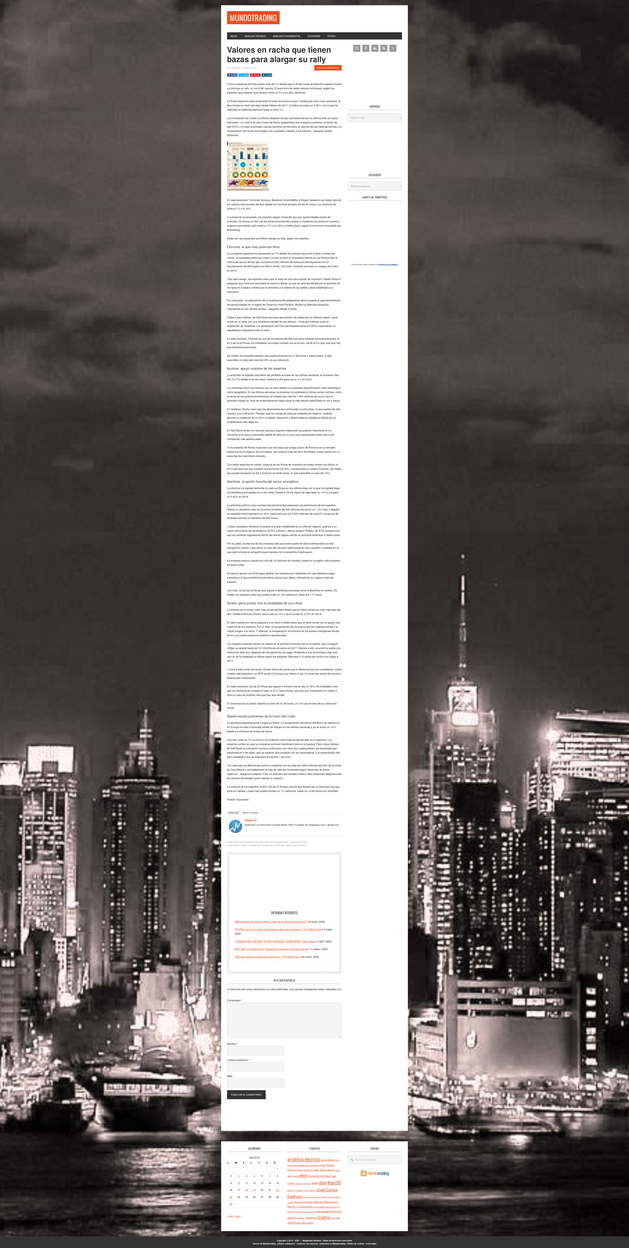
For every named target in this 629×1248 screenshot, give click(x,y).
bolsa (301, 1165)
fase (327, 1176)
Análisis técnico (298, 842)
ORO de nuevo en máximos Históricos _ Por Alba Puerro (268, 957)
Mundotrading (253, 17)
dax (316, 1170)
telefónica (311, 1218)
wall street (335, 1218)
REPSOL (303, 845)
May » (238, 1216)
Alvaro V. (251, 820)
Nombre (232, 1044)
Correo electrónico (238, 1060)
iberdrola (292, 845)
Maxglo (318, 1202)
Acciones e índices (253, 842)
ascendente (327, 1160)
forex (315, 1183)
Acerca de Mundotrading (264, 1243)
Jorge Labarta (309, 1190)
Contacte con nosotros (307, 1243)
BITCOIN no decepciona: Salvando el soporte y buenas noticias (272, 949)
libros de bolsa (308, 1197)
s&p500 (291, 1218)
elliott (303, 1175)
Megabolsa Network (312, 1240)
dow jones (292, 1176)
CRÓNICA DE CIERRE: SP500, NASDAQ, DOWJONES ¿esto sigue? (275, 941)
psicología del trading (307, 1212)
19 (254, 1190)
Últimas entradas (250, 812)
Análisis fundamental (276, 842)
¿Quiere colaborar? (286, 1243)
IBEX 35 (291, 1190)
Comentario (234, 1000)
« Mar (230, 1216)
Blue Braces (292, 1165)
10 (238, 1183)
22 (277, 1190)
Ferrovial (279, 845)
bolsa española (312, 1165)
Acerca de (233, 812)
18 (246, 1190)
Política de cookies (355, 1243)
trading (324, 1217)
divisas (337, 1170)
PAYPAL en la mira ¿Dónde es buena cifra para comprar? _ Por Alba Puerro (279, 929)
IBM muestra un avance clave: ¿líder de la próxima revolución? (271, 922)
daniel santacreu (304, 1170)
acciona (251, 845)
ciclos (322, 1165)
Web (229, 1076)
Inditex (299, 1190)
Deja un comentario (328, 67)
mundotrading (304, 1206)
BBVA (337, 1160)
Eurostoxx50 (316, 1176)
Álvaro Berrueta (303, 1223)
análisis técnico (303, 1158)
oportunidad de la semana (324, 1207)
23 (231, 1197)
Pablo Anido (292, 1211)
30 (231, 1204)
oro (338, 1207)
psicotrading (324, 1211)
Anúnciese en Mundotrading (332, 1243)
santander (301, 1218)
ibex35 (334, 1182)
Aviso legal (371, 1243)
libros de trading (320, 1197)
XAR (290, 1223)
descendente (326, 1170)
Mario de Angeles (304, 1202)
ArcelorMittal (265, 845)
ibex (323, 1182)
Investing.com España (388, 264)
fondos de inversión (303, 1183)
